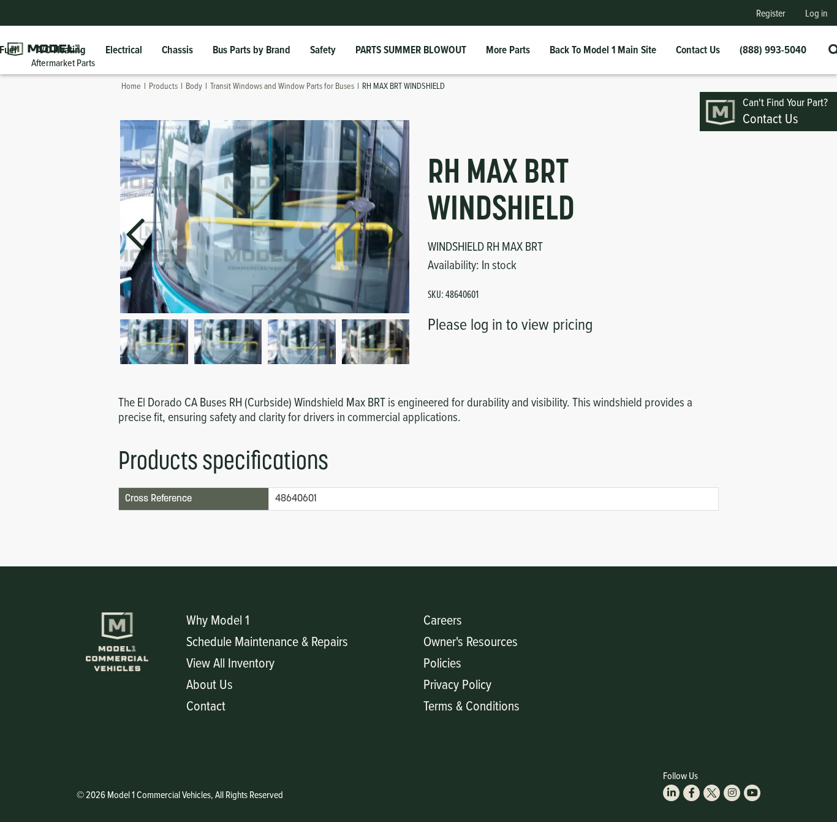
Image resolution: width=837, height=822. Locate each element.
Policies (442, 662)
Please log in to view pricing (510, 324)
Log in (816, 13)
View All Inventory (230, 662)
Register (771, 13)
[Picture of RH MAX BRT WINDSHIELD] (154, 342)
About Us (209, 683)
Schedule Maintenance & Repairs (267, 640)
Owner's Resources (470, 640)
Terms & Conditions (471, 705)
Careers (442, 619)
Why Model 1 (217, 619)
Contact (205, 705)
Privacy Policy (457, 683)
